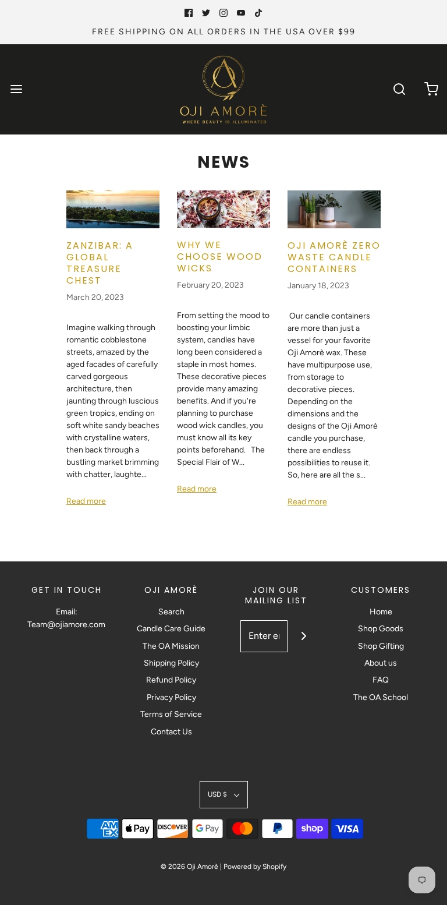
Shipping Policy (171, 663)
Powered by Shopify (255, 866)
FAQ (380, 680)
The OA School (380, 697)
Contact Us (171, 732)
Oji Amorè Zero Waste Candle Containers (334, 257)
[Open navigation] (16, 89)
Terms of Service (171, 714)
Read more (86, 501)
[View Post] (112, 209)
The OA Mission (171, 646)
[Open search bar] (399, 89)
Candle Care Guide (171, 629)
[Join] (304, 636)
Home (381, 612)
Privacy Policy (171, 697)
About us (380, 663)
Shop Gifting (381, 646)
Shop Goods (380, 629)
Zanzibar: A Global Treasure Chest (99, 263)
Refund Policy (171, 680)
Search (171, 612)
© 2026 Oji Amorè (189, 866)
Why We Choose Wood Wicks (219, 256)
